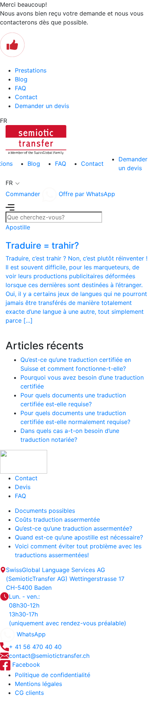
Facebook (25, 664)
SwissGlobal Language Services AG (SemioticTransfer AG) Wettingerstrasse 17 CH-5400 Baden (65, 578)
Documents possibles (45, 510)
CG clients (29, 692)
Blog (21, 79)
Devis (22, 487)
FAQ (20, 88)
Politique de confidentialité (52, 675)
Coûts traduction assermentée (57, 519)
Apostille (18, 227)
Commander (23, 194)
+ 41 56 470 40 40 (35, 646)
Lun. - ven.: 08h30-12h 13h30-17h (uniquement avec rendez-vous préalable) (67, 610)
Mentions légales (38, 683)
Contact (26, 97)
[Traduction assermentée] (36, 139)
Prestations (30, 70)
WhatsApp (30, 634)
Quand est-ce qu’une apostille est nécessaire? (79, 537)
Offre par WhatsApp (86, 194)
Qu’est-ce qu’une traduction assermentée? (73, 528)
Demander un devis (42, 106)
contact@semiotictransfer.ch (49, 655)
